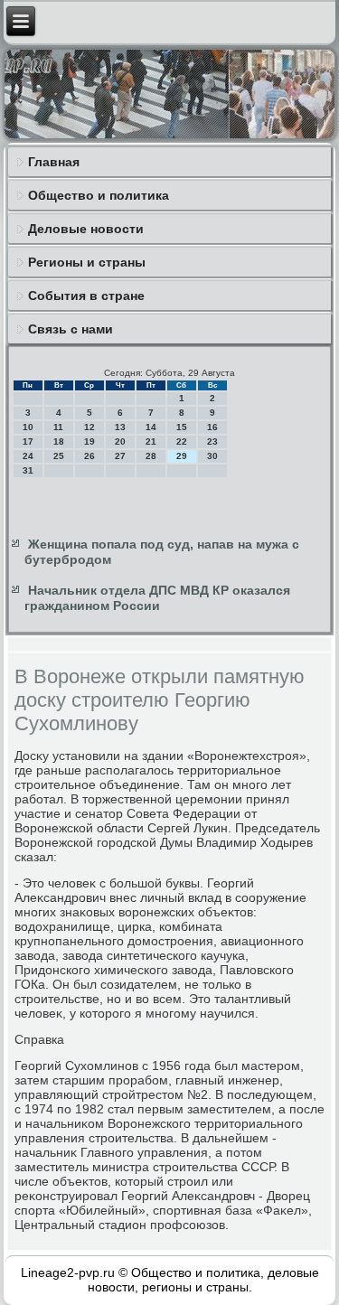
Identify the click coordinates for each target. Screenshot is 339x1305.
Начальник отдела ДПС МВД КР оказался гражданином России (157, 598)
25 (58, 456)
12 (89, 427)
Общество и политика (98, 195)
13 (120, 427)
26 (89, 456)
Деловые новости (86, 228)
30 (212, 456)
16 (212, 427)
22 (181, 441)
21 (151, 441)
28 (151, 456)
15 (181, 427)
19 (89, 441)
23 (212, 441)
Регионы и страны (87, 262)
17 (28, 441)
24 (28, 456)
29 (181, 456)
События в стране (86, 295)
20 (120, 441)
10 (28, 427)
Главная (54, 162)
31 (28, 470)
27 (120, 456)
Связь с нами (70, 329)
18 (58, 441)
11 (58, 427)
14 (151, 427)
